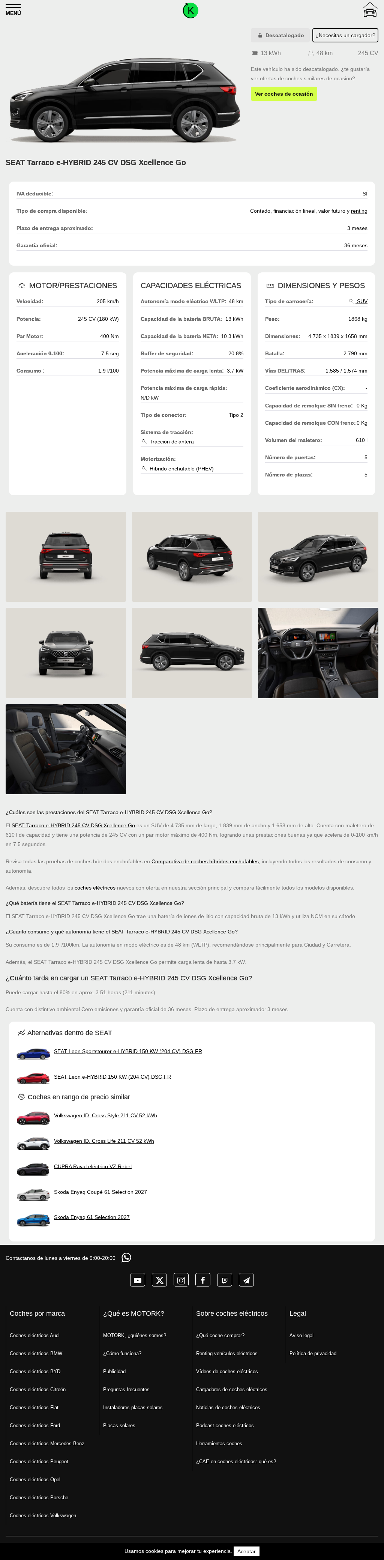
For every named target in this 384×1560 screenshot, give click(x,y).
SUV (362, 301)
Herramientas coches (219, 1443)
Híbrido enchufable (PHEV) (181, 469)
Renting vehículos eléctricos (227, 1353)
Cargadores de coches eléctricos (231, 1389)
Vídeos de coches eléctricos (227, 1371)
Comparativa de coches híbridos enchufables (205, 861)
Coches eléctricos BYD (35, 1371)
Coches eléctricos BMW (36, 1353)
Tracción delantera (171, 442)
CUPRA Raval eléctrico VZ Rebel (93, 1166)
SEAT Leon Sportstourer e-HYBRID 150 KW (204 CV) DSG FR (128, 1051)
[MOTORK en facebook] (202, 1279)
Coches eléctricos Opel (35, 1479)
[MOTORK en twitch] (224, 1279)
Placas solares (119, 1425)
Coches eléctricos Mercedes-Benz (47, 1443)
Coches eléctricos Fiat (34, 1407)
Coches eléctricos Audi (35, 1335)
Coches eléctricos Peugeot (39, 1461)
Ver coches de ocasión (284, 94)
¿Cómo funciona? (122, 1353)
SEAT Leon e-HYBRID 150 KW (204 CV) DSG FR (112, 1076)
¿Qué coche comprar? (220, 1335)
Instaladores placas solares (133, 1407)
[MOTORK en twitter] (159, 1279)
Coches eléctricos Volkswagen (43, 1515)
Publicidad (114, 1371)
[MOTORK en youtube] (137, 1279)
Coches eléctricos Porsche (39, 1497)
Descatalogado (284, 35)
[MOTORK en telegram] (246, 1279)
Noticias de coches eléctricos (228, 1407)
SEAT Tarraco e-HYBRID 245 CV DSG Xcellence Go (73, 825)
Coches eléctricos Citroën (38, 1389)
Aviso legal (302, 1335)
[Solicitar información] (127, 1257)
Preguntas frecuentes (126, 1389)
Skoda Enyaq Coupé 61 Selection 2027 (100, 1192)
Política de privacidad (313, 1353)
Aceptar (246, 1551)
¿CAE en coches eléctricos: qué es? (236, 1461)
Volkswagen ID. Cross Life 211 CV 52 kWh (104, 1141)
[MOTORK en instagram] (181, 1279)
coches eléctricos (95, 888)
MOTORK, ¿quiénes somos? (134, 1335)
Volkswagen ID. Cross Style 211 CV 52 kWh (105, 1115)
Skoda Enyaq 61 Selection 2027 (92, 1217)
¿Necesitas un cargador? (345, 35)
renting (359, 211)
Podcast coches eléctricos (225, 1425)
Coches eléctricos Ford (35, 1425)
